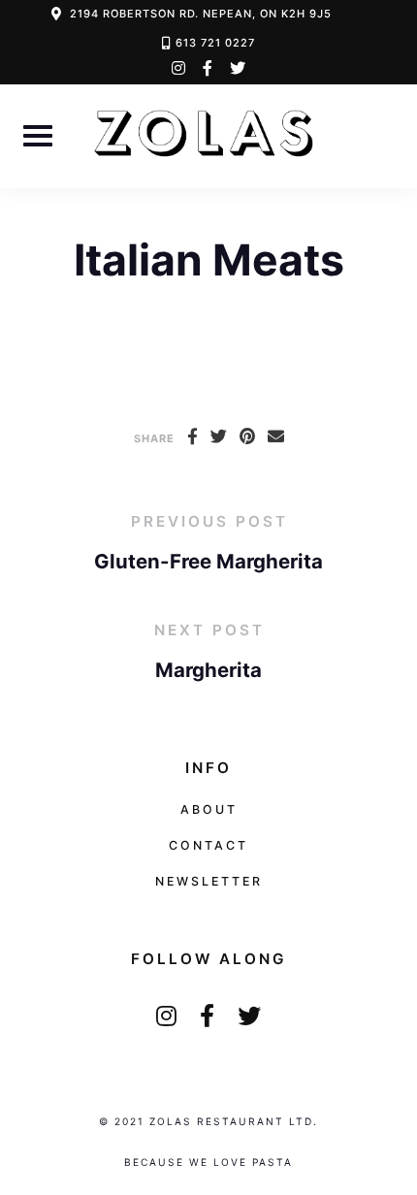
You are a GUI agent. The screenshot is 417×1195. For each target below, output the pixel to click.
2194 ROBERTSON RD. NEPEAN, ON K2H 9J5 (201, 13)
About (209, 809)
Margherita (208, 670)
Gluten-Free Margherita (208, 561)
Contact (208, 845)
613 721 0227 (215, 42)
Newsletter (209, 881)
